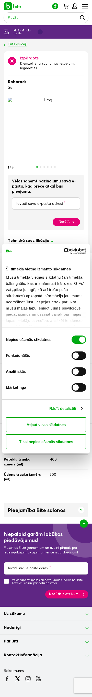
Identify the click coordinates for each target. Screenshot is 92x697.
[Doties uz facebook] (7, 678)
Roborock (17, 82)
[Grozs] (65, 6)
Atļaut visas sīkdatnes (46, 424)
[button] (57, 6)
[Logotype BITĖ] (12, 6)
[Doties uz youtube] (38, 678)
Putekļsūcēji (17, 44)
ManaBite (74, 6)
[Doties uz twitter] (17, 678)
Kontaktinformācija (23, 655)
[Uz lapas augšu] (84, 523)
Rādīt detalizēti (62, 408)
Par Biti (11, 641)
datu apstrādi (48, 583)
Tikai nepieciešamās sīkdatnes (46, 441)
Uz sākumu (14, 614)
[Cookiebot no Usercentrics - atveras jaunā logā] (65, 251)
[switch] (79, 355)
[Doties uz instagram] (28, 678)
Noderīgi (12, 627)
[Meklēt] (82, 18)
